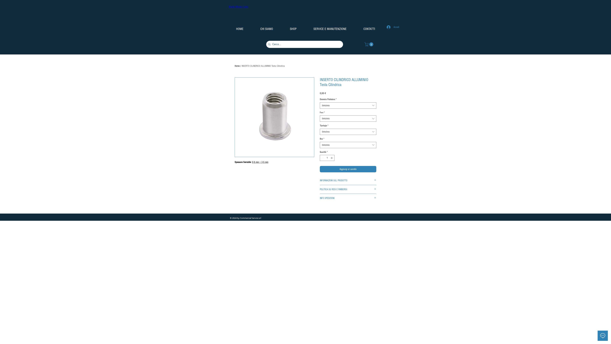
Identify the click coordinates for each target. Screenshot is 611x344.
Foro (322, 112)
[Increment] (332, 158)
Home (237, 65)
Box (322, 139)
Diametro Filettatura (328, 99)
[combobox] (348, 105)
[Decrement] (322, 158)
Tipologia (324, 125)
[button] (369, 44)
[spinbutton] (327, 158)
